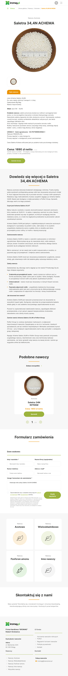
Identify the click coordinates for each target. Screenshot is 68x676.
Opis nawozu (13, 92)
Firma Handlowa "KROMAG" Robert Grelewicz (17, 631)
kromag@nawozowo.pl (45, 661)
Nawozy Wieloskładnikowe (17, 661)
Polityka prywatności (44, 644)
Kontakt (39, 647)
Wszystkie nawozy (14, 669)
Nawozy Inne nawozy (15, 666)
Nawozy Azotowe (14, 658)
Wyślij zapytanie (52, 495)
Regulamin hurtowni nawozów (47, 641)
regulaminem (24, 494)
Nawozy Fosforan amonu (16, 664)
